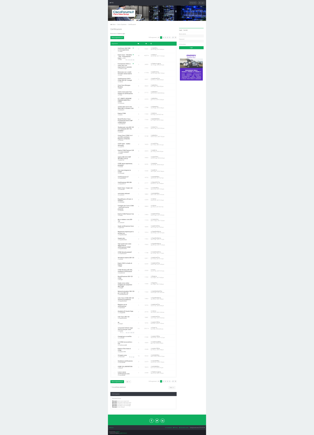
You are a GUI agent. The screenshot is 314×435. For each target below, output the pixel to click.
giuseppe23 (122, 123)
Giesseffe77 (122, 183)
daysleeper (122, 307)
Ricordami (183, 44)
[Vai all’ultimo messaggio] (157, 48)
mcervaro (121, 103)
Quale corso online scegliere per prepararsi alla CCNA (125, 284)
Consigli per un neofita (124, 336)
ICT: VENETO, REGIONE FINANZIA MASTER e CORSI (124, 100)
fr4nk (120, 95)
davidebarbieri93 (123, 294)
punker (154, 170)
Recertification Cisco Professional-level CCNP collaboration (125, 120)
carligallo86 (122, 312)
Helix (120, 59)
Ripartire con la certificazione (122, 305)
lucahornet (122, 273)
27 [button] (173, 37)
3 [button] (165, 37)
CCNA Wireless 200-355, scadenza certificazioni (125, 270)
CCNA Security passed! (125, 252)
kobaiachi (121, 110)
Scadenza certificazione (125, 361)
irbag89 (121, 287)
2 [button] (163, 37)
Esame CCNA (122, 113)
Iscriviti (185, 30)
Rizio (120, 88)
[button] (158, 37)
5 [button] (169, 37)
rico (153, 269)
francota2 (121, 356)
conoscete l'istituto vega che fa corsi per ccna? (125, 328)
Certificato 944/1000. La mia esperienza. (124, 49)
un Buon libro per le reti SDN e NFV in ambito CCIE (126, 107)
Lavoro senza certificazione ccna (123, 373)
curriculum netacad (124, 193)
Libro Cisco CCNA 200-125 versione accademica (126, 298)
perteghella (155, 176)
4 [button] (167, 37)
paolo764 (121, 160)
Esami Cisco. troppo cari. (125, 188)
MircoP (121, 368)
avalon (121, 153)
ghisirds (154, 85)
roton (120, 75)
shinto (153, 54)
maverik (121, 210)
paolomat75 (155, 78)
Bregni (121, 279)
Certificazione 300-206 (125, 182)
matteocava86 (123, 345)
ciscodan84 (122, 362)
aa (118, 322)
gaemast (121, 227)
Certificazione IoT (123, 177)
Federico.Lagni (121, 33)
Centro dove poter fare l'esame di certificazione (125, 92)
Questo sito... (122, 238)
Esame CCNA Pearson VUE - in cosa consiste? (126, 151)
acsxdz (121, 166)
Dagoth (154, 283)
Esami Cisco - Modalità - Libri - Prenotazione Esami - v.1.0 (125, 56)
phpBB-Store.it (123, 433)
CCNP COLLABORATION (125, 366)
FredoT (121, 323)
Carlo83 (154, 48)
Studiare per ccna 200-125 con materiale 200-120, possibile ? (126, 128)
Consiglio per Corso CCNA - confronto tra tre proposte (126, 207)
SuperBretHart (123, 234)
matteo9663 (122, 178)
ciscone (121, 140)
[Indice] (123, 13)
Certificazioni (116, 29)
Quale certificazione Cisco (126, 226)
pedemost (155, 71)
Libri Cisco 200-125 (123, 317)
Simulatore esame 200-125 (126, 257)
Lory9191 (121, 146)
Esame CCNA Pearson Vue (126, 214)
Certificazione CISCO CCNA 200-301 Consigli (125, 79)
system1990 (155, 322)
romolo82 (121, 173)
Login (180, 30)
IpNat (120, 266)
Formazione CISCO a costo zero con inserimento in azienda (125, 65)
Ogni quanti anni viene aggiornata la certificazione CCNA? (124, 245)
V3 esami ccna (122, 355)
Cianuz (121, 81)
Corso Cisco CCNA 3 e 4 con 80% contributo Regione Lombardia (125, 137)
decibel (121, 331)
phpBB (117, 431)
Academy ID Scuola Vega (125, 311)
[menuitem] (111, 2)
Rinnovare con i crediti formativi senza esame (125, 72)
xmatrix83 (122, 189)
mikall (120, 51)
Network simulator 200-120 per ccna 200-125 (126, 292)
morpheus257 (123, 253)
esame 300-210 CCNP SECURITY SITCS (124, 157)
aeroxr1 (121, 132)
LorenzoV (121, 195)
